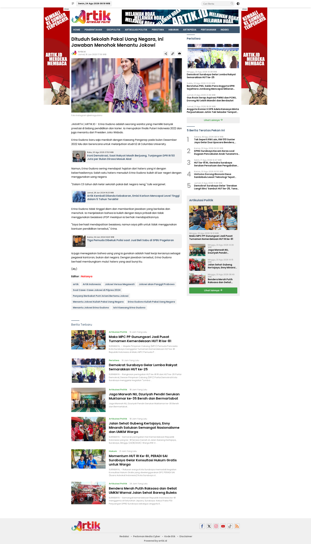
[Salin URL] (172, 53)
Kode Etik (169, 536)
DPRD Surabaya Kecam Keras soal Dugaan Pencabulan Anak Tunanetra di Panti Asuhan (216, 152)
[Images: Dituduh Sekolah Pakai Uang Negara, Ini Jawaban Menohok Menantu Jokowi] (126, 85)
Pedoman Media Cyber (146, 536)
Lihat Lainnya (212, 120)
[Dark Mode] (238, 3)
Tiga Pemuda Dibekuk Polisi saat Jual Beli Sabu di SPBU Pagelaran (130, 240)
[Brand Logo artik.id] (91, 16)
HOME (76, 29)
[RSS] (237, 526)
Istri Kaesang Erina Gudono (129, 307)
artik (76, 284)
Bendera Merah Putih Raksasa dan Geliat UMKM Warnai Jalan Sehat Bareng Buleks (143, 490)
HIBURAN (173, 29)
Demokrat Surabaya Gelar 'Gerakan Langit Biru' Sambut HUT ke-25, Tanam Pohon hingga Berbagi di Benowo (217, 187)
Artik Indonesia (92, 284)
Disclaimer (185, 536)
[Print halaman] (179, 53)
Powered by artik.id (155, 540)
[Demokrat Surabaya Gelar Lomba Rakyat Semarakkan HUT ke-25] (88, 371)
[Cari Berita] (232, 3)
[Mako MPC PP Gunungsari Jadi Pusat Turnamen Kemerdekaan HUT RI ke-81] (88, 341)
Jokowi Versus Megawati (120, 284)
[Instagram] (216, 526)
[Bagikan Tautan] (165, 53)
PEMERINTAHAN (93, 29)
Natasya (86, 276)
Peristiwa (114, 360)
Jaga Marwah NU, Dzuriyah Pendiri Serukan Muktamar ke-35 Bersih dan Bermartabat (144, 396)
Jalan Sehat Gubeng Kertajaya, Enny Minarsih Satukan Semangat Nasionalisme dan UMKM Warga (144, 427)
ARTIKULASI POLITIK (136, 29)
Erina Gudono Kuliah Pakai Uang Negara (151, 301)
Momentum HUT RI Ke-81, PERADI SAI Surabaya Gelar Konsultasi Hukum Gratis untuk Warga (143, 460)
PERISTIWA (158, 29)
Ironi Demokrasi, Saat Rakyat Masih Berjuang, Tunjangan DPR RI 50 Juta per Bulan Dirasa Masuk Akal (131, 157)
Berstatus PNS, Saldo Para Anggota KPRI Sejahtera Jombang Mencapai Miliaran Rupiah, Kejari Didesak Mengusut (211, 87)
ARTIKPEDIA (189, 29)
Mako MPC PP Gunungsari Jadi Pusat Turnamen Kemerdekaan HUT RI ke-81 (140, 339)
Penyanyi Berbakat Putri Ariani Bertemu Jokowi (100, 296)
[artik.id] (85, 526)
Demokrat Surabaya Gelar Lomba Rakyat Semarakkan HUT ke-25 (143, 367)
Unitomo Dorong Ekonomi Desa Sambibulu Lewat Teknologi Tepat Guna (214, 176)
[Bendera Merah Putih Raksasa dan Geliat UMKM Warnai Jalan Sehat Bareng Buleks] (88, 493)
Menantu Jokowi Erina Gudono (91, 307)
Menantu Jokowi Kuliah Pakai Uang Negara (98, 301)
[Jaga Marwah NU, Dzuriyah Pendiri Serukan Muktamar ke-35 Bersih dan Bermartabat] (88, 400)
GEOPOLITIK (113, 29)
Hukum (113, 451)
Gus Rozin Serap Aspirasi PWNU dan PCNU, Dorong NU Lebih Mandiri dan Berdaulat (211, 99)
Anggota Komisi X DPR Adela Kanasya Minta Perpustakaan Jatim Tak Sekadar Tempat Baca (213, 111)
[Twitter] (209, 526)
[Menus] (73, 3)
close (66, 9)
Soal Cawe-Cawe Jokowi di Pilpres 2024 (97, 290)
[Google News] (230, 526)
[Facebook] (202, 526)
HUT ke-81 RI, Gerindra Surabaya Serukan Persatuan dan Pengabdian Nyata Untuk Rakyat (215, 164)
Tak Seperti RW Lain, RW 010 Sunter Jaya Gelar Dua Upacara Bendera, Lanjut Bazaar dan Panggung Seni (214, 141)
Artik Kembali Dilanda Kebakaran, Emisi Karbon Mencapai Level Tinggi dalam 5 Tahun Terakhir (133, 197)
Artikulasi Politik (118, 332)
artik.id (82, 51)
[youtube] (223, 526)
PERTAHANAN (208, 29)
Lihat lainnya (212, 290)
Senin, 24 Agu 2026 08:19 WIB (94, 3)
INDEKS (225, 29)
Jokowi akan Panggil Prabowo (157, 284)
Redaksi (124, 536)
